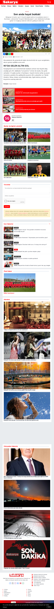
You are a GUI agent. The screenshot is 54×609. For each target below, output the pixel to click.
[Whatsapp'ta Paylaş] (9, 54)
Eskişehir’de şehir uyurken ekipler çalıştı (27, 251)
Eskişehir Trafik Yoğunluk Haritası (41, 579)
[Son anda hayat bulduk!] (27, 38)
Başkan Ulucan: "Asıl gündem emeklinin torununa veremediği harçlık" (30, 230)
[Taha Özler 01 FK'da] (39, 169)
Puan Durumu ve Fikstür (39, 580)
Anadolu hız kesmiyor (33, 160)
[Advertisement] (27, 433)
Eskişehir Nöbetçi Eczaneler (40, 574)
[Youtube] (20, 583)
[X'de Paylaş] (6, 54)
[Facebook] (10, 583)
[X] (13, 583)
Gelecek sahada (8, 160)
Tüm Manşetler (37, 582)
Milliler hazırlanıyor (32, 142)
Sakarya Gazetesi (9, 56)
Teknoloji (6, 594)
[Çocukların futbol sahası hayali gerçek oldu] (15, 135)
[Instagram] (15, 583)
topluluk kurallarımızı (23, 213)
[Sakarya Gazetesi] (7, 118)
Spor (27, 11)
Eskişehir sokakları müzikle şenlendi (26, 258)
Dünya (9, 6)
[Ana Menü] (50, 2)
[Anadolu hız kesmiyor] (39, 152)
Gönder (7, 206)
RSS (14, 602)
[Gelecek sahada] (15, 152)
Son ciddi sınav (7, 177)
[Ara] (48, 2)
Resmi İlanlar (39, 6)
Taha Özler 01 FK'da (33, 177)
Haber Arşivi (37, 585)
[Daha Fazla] (12, 54)
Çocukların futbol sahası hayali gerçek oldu (15, 142)
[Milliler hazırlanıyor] (39, 135)
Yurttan (3, 6)
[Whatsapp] (23, 583)
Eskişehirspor (7, 592)
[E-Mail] (13, 120)
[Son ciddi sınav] (15, 169)
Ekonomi (16, 235)
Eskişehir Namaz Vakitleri (40, 577)
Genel (32, 6)
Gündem (20, 6)
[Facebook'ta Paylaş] (4, 54)
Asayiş (27, 6)
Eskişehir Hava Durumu (39, 576)
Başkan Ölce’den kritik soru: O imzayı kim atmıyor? (30, 244)
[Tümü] (49, 224)
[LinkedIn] (18, 583)
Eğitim (15, 6)
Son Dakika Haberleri (39, 584)
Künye (29, 595)
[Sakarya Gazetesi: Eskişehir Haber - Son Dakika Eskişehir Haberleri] (10, 2)
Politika (47, 6)
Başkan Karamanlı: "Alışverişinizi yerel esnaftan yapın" (31, 237)
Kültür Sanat (17, 256)
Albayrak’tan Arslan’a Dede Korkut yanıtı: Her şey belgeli (32, 265)
